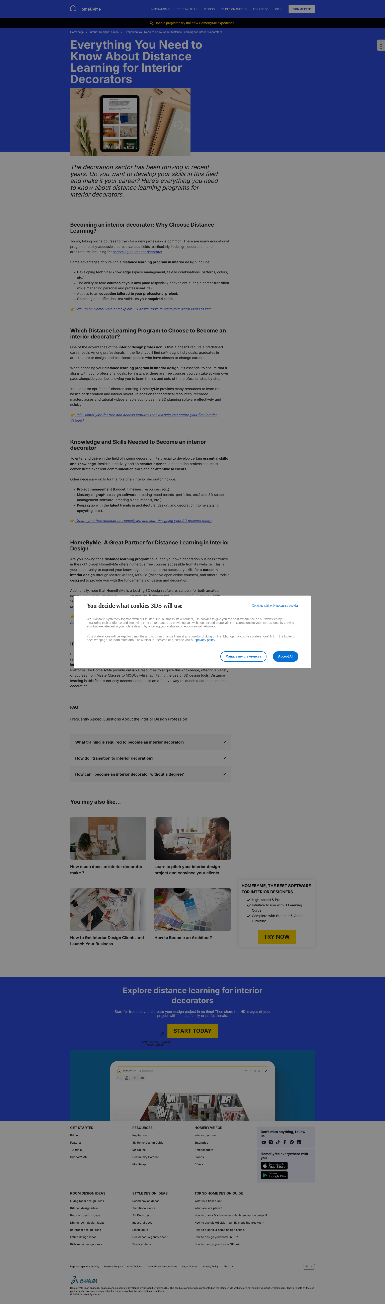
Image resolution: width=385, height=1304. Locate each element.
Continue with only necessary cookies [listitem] (275, 605)
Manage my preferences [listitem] (243, 656)
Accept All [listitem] (285, 656)
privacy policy (205, 640)
